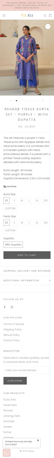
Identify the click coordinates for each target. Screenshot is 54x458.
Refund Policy (11, 335)
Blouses (8, 410)
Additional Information (21, 280)
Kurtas (7, 432)
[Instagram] (12, 307)
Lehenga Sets (11, 416)
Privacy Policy (11, 340)
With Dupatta (13, 244)
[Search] (45, 15)
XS (6, 200)
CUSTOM (10, 208)
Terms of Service (13, 324)
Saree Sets (10, 405)
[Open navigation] (4, 15)
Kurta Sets (9, 399)
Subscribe (15, 380)
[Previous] (11, 100)
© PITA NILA (27, 451)
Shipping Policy (12, 329)
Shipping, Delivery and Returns (26, 270)
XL (37, 200)
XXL (46, 200)
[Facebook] (4, 307)
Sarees (7, 427)
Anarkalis (8, 421)
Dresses (8, 437)
